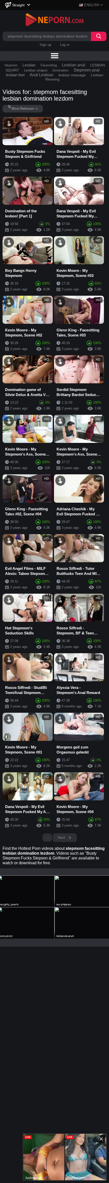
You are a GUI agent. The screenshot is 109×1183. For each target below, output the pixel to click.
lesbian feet (15, 75)
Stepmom (10, 65)
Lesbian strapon (35, 70)
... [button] (47, 837)
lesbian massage (72, 75)
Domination (60, 70)
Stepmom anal (87, 70)
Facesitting (49, 65)
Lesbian (29, 65)
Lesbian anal (73, 65)
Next (62, 837)
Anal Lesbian (41, 75)
